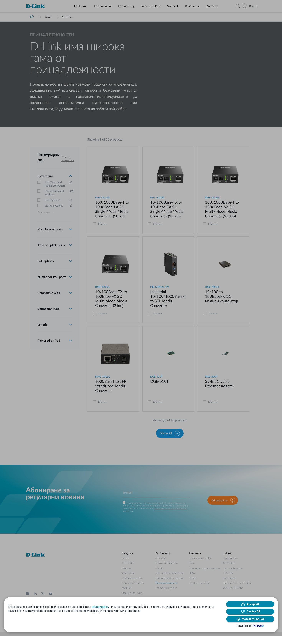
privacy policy (100, 606)
